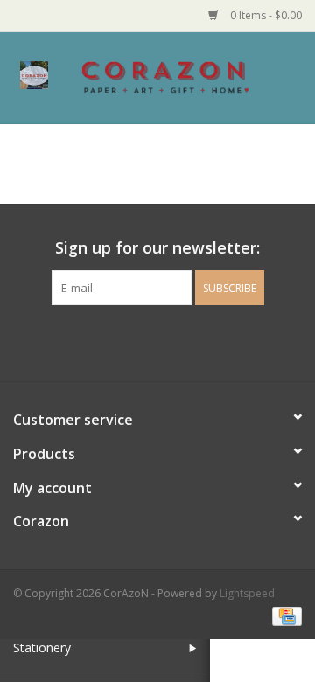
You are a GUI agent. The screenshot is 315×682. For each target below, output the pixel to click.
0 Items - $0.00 (265, 15)
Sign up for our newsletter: (157, 248)
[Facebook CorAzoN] (142, 341)
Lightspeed (247, 593)
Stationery (42, 647)
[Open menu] (34, 74)
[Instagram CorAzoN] (173, 341)
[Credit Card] (284, 615)
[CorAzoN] (191, 76)
